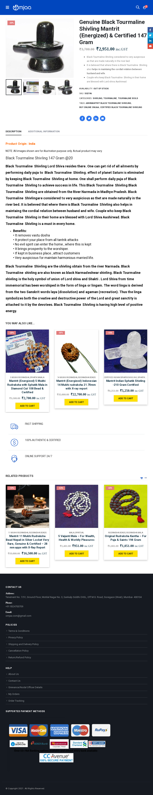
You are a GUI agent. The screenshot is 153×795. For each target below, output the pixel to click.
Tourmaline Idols (128, 98)
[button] (142, 478)
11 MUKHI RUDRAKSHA (18, 533)
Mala (71, 533)
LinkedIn (96, 118)
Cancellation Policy (18, 650)
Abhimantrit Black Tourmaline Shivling (108, 103)
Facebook (82, 118)
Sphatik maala (37, 377)
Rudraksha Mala (134, 533)
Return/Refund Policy (19, 657)
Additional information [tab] (44, 131)
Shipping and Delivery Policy (23, 644)
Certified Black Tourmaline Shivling (121, 107)
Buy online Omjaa (89, 107)
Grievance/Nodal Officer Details (25, 687)
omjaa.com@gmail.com (18, 615)
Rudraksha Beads (87, 377)
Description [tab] (13, 131)
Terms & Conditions (18, 630)
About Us (13, 674)
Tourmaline (110, 98)
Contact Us (14, 680)
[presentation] (10, 48)
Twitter (89, 118)
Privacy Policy (15, 637)
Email (103, 118)
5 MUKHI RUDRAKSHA (19, 377)
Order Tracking (16, 700)
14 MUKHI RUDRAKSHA (67, 377)
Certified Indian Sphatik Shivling (120, 377)
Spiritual (79, 533)
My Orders (13, 694)
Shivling (97, 98)
